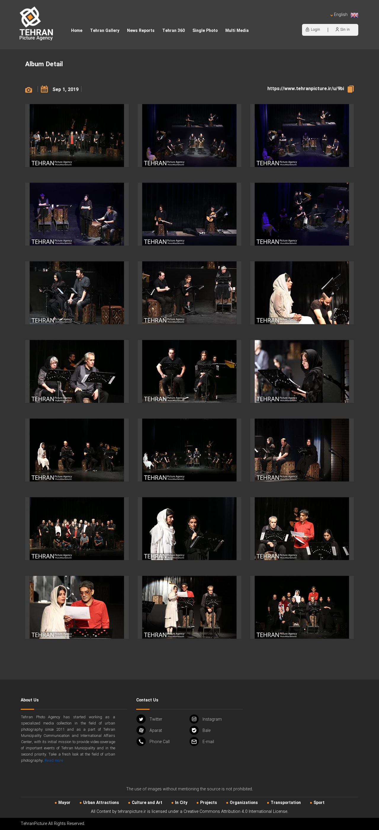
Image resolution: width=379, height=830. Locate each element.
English (341, 15)
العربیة (306, 21)
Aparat (156, 730)
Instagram (212, 719)
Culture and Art (147, 803)
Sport (319, 803)
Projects (208, 803)
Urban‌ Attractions (101, 803)
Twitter (156, 719)
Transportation (286, 803)
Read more (54, 761)
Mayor (64, 803)
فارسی (321, 21)
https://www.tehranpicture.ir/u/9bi (305, 89)
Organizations (244, 803)
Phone (160, 742)
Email (208, 742)
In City (181, 803)
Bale (207, 730)
